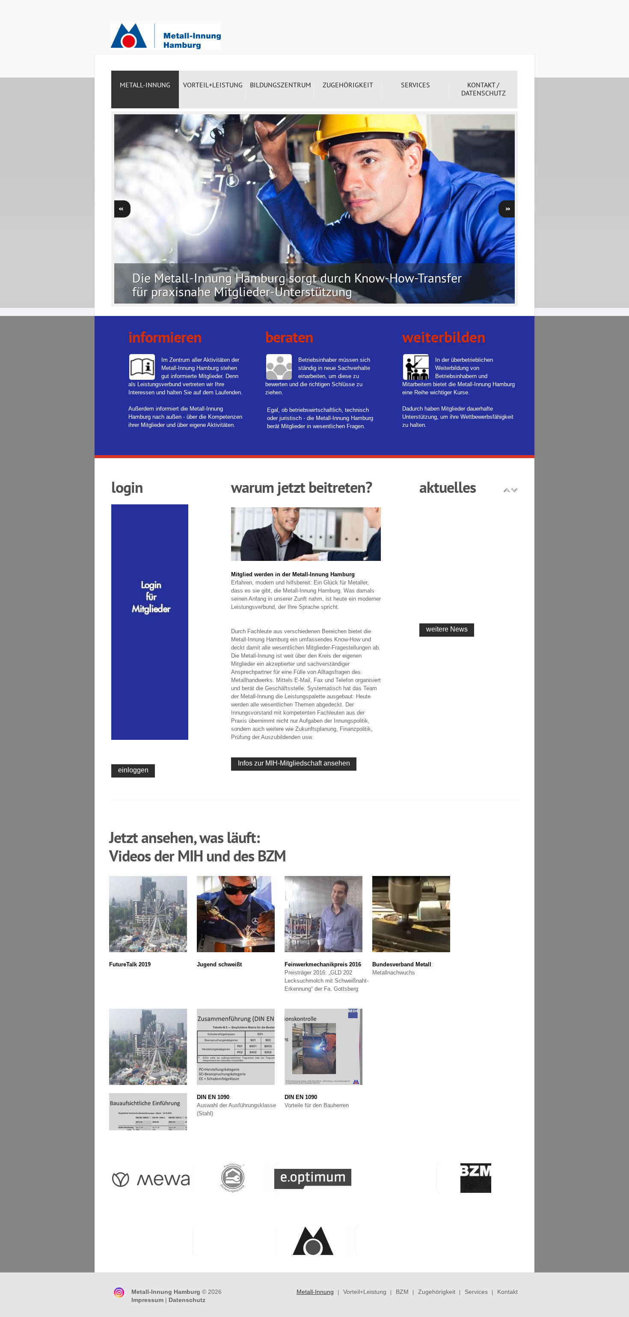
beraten (289, 337)
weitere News (447, 629)
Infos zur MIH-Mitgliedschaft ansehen (294, 763)
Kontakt (507, 1291)
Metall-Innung (315, 1291)
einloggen (133, 770)
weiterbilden (444, 337)
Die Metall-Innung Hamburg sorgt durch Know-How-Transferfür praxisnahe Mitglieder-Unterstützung (297, 284)
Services (476, 1291)
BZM (402, 1291)
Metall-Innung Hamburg (166, 36)
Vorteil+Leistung (364, 1291)
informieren (165, 337)
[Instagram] (118, 1290)
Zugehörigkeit (436, 1291)
